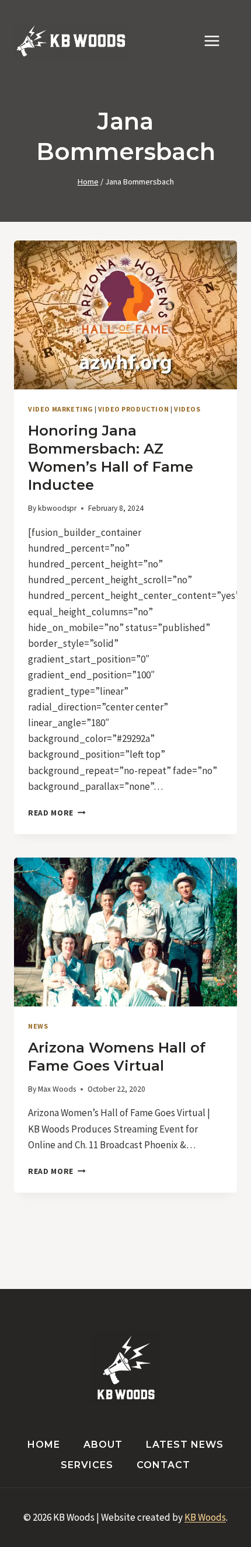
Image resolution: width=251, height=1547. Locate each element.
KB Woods (205, 1517)
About (103, 1444)
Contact (163, 1465)
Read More (57, 813)
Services (87, 1465)
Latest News (185, 1444)
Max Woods (57, 1089)
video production (133, 409)
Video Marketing (60, 409)
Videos (187, 409)
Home (43, 1444)
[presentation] (125, 315)
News (38, 1026)
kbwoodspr (57, 508)
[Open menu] (217, 41)
